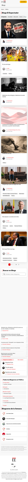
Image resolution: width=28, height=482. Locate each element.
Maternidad (21, 193)
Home (2, 9)
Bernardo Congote (7, 391)
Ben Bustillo (6, 388)
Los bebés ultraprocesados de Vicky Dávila (10, 348)
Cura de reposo (9, 367)
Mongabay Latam (9, 439)
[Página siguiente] (19, 264)
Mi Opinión (5, 387)
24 (16, 264)
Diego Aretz (8, 434)
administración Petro (7, 258)
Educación (16, 16)
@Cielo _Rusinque (7, 384)
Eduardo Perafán (10, 157)
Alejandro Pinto (5, 330)
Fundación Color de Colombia (13, 374)
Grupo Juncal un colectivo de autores (13, 423)
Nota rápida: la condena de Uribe (10, 217)
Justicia (11, 226)
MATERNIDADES (6, 195)
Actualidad (10, 16)
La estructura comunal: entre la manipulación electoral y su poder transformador (13, 125)
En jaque (4, 405)
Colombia (5, 73)
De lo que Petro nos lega (8, 249)
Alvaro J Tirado (5, 338)
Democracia (5, 226)
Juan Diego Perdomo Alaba (9, 398)
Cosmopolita (5, 400)
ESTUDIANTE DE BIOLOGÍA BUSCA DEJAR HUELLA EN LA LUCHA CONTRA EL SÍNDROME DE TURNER (12, 336)
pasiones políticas (18, 226)
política (4, 162)
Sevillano (8, 428)
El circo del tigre (6, 64)
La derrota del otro (6, 153)
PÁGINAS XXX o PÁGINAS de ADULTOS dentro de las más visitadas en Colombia (12, 328)
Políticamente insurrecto (8, 396)
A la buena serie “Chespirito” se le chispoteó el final (12, 342)
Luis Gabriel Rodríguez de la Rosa (13, 129)
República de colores (10, 372)
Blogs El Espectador (10, 13)
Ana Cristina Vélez (9, 413)
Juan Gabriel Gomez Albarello (10, 402)
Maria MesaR (9, 40)
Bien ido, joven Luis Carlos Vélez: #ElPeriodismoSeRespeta (8, 354)
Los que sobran (6, 382)
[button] (26, 16)
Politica (10, 73)
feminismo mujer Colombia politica (10, 193)
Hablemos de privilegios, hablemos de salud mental (13, 96)
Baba (8, 68)
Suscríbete (23, 1)
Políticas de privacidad (11, 473)
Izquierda (15, 258)
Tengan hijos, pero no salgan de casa (11, 184)
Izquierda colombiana (7, 260)
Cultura (20, 16)
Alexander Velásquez (6, 344)
